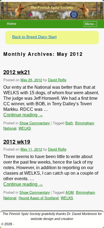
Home (11, 24)
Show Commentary (34, 122)
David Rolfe (57, 79)
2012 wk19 (16, 141)
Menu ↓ (90, 24)
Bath (69, 122)
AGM (69, 192)
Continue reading (23, 114)
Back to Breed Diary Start (34, 37)
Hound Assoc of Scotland (39, 197)
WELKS (25, 128)
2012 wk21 (16, 72)
